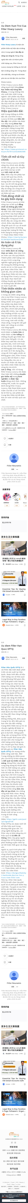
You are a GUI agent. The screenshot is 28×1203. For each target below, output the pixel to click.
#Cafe (23, 1172)
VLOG (8, 1150)
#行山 (9, 1172)
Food (9, 1184)
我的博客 (17, 1164)
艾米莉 (17, 502)
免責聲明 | (11, 1186)
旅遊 (15, 423)
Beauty (22, 1182)
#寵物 (4, 1172)
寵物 (3, 425)
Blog (14, 1184)
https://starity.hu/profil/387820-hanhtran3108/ (14, 238)
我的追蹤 (10, 1164)
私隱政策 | (23, 1186)
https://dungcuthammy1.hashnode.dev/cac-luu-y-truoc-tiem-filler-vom (13, 875)
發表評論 (6, 522)
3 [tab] (15, 12)
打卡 (11, 423)
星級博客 (21, 1150)
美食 (19, 423)
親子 (23, 423)
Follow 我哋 (12, 430)
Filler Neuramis (11, 37)
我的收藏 (21, 1161)
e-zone (18, 1184)
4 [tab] (17, 12)
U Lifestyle (7, 1182)
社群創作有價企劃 (8, 6)
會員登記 (24, 2)
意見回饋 (10, 1153)
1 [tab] (10, 12)
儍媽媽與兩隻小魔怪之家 (7, 502)
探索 (4, 1150)
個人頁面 (6, 1161)
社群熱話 (20, 6)
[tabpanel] (14, 10)
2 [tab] (13, 12)
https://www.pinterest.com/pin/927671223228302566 (14, 150)
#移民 (19, 1175)
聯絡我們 (17, 1188)
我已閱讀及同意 (14, 1200)
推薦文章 (14, 1150)
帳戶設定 (13, 1161)
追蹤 (23, 38)
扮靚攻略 (8, 425)
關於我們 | (4, 1186)
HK (18, 1182)
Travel (13, 1182)
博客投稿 (17, 1153)
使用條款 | (17, 1186)
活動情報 (15, 425)
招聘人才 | (11, 1188)
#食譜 (18, 1172)
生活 (2, 23)
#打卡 (13, 1172)
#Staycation (11, 1175)
